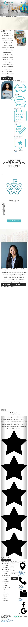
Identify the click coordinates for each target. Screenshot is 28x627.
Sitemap (8, 621)
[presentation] (2, 410)
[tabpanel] (14, 188)
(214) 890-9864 (22, 588)
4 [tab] (4, 212)
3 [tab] (4, 209)
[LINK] (15, 95)
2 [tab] (4, 207)
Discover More (7, 79)
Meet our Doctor (19, 284)
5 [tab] (4, 214)
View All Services (14, 221)
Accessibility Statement (5, 619)
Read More (6, 560)
